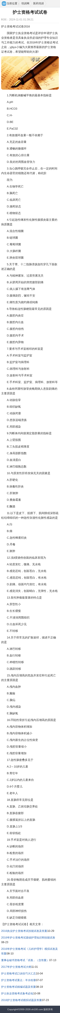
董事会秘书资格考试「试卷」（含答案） (25, 960)
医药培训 (38, 3)
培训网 (25, 3)
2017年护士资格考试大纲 (16, 966)
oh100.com (37, 1009)
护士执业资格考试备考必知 (17, 993)
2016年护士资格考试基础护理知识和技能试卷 (28, 937)
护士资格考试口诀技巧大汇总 (18, 973)
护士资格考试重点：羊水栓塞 (18, 980)
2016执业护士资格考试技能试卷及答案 (24, 931)
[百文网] (4, 3)
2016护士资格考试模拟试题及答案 (21, 1000)
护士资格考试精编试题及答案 (18, 986)
